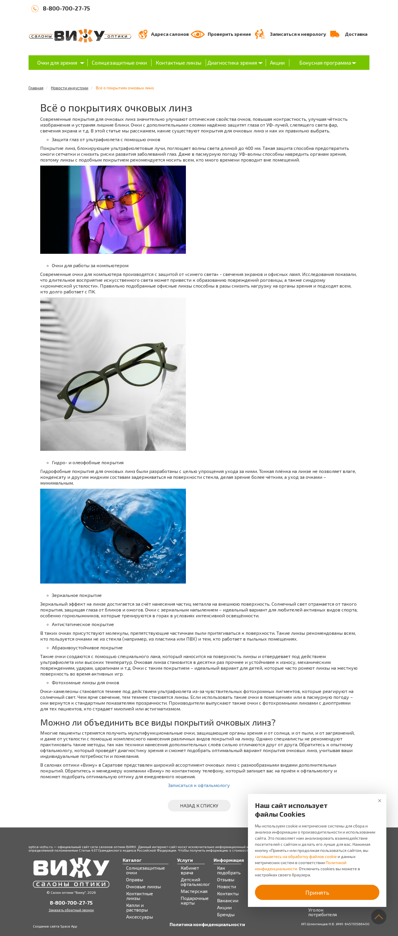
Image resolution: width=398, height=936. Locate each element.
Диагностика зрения (232, 62)
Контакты (228, 893)
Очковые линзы (143, 886)
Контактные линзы (178, 62)
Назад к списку (199, 805)
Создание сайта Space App (55, 926)
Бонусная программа (325, 62)
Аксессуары (139, 916)
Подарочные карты (195, 900)
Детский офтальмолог (195, 882)
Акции (277, 62)
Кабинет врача (190, 870)
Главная (36, 87)
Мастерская (194, 891)
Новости (226, 886)
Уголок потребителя (322, 912)
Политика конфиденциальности (207, 924)
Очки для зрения (57, 62)
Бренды (226, 914)
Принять (317, 892)
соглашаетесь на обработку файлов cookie (296, 856)
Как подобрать (229, 870)
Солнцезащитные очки (119, 62)
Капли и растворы (137, 907)
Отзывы (225, 879)
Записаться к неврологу (298, 34)
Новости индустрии (69, 87)
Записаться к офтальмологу (199, 785)
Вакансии (227, 900)
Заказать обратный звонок (71, 910)
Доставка (356, 34)
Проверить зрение (229, 34)
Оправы (134, 879)
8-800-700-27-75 (66, 8)
